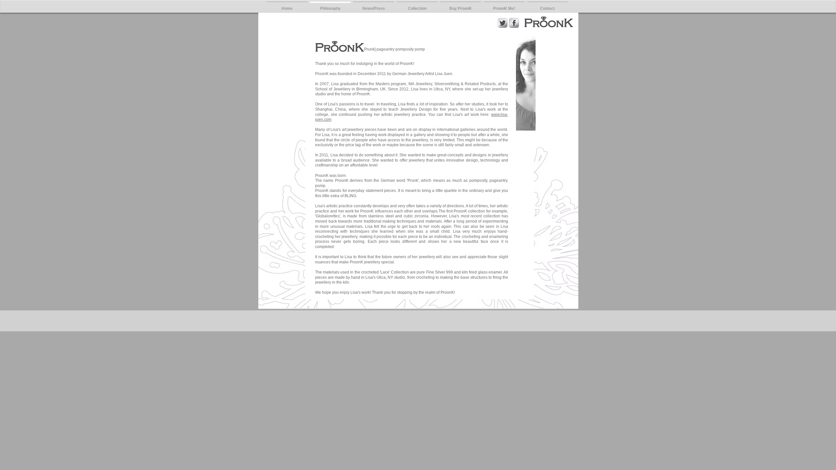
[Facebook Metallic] (514, 23)
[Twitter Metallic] (502, 23)
